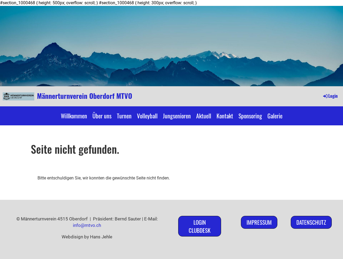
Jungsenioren (177, 115)
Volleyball (147, 115)
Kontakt (225, 115)
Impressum (259, 222)
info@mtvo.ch (87, 225)
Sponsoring (250, 115)
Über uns (101, 115)
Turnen (124, 115)
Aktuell (203, 115)
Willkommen (74, 115)
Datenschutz (311, 222)
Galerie (274, 115)
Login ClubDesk (199, 226)
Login (333, 96)
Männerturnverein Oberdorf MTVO (84, 96)
